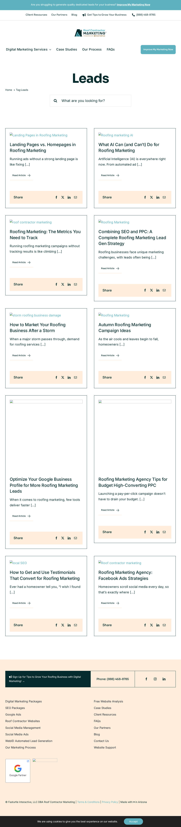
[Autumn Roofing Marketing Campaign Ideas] (134, 315)
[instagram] (155, 679)
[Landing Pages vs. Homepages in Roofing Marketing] (46, 135)
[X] (63, 197)
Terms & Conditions (88, 801)
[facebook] (146, 679)
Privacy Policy (110, 801)
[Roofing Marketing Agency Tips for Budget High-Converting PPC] (134, 436)
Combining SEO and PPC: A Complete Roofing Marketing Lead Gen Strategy (132, 237)
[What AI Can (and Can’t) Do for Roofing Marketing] (134, 135)
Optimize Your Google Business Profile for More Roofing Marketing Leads (44, 485)
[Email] (75, 197)
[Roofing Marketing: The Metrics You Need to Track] (46, 222)
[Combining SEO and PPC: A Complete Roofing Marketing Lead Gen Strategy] (134, 222)
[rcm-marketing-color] (90, 31)
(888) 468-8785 (117, 679)
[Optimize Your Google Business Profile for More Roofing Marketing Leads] (46, 436)
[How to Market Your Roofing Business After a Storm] (46, 315)
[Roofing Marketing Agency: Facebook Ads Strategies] (134, 563)
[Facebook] (56, 197)
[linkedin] (164, 679)
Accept (133, 821)
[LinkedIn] (69, 197)
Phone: (101, 679)
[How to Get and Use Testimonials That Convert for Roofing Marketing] (46, 563)
